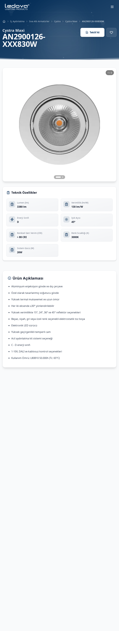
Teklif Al (94, 32)
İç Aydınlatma (17, 21)
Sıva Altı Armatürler (39, 21)
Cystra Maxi (71, 21)
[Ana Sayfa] (4, 21)
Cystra (57, 21)
